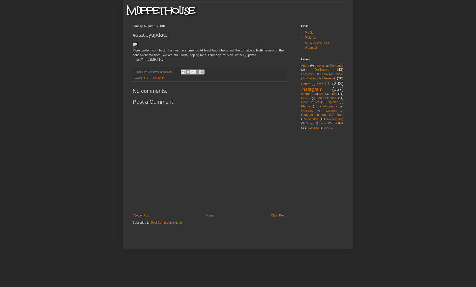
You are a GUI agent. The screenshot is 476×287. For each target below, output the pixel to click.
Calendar (320, 65)
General (328, 78)
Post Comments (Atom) (166, 222)
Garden (311, 78)
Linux (333, 94)
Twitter (338, 123)
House (305, 84)
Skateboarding (334, 119)
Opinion (333, 102)
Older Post (278, 215)
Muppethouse (327, 98)
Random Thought (314, 115)
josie (321, 94)
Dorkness (321, 70)
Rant (340, 115)
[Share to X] (192, 72)
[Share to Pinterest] (202, 72)
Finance (338, 73)
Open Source (310, 102)
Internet (306, 94)
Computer (336, 65)
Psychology (330, 110)
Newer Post (141, 215)
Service (313, 119)
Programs (307, 110)
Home (210, 215)
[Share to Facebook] (197, 72)
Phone (305, 106)
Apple (305, 65)
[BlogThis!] (187, 72)
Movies (305, 98)
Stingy (309, 123)
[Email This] (183, 72)
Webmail (311, 47)
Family (324, 73)
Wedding (314, 127)
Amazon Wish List (317, 43)
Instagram (159, 77)
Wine (327, 127)
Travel (323, 123)
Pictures (310, 37)
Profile (309, 32)
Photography (328, 106)
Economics (308, 73)
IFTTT (147, 77)
